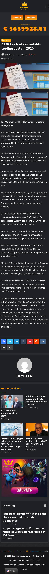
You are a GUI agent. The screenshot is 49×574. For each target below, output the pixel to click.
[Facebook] (3, 341)
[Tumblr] (23, 341)
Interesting (6, 40)
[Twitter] (10, 341)
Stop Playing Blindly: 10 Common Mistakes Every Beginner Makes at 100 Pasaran (24, 532)
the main (12, 560)
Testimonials (40, 565)
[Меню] (47, 7)
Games (21, 565)
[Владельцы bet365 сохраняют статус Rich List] (12, 401)
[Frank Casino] (24, 6)
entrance (31, 17)
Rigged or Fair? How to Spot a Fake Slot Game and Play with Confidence (24, 517)
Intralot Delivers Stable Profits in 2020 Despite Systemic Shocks (36, 442)
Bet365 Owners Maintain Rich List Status (9, 413)
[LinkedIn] (16, 341)
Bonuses (29, 565)
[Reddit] (36, 341)
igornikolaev (9, 54)
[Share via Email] (3, 347)
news (24, 569)
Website (21, 560)
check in (17, 17)
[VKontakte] (43, 341)
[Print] (10, 347)
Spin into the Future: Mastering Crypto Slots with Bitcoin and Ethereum (36, 400)
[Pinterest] (30, 341)
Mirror (38, 560)
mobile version (10, 565)
